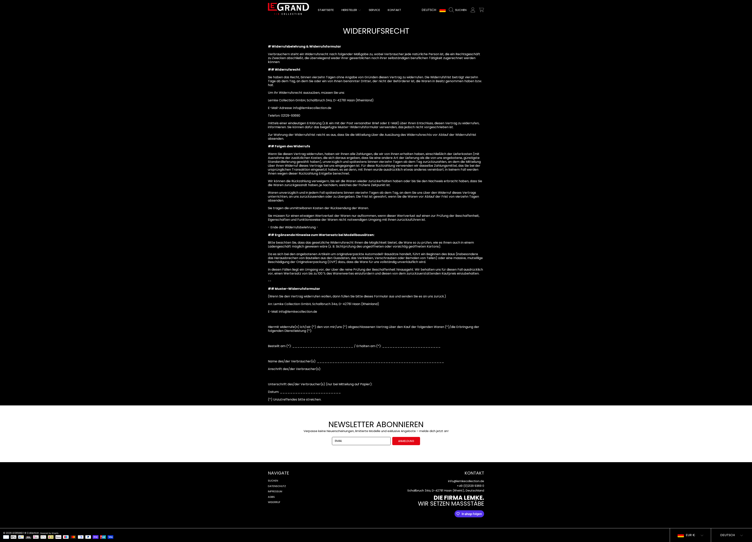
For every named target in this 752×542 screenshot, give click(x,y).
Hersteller (350, 10)
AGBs (271, 497)
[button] (458, 10)
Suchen (273, 481)
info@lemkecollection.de (466, 481)
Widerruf (274, 502)
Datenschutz (277, 486)
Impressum (275, 491)
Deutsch (429, 10)
